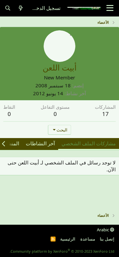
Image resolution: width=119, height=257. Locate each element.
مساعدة (87, 239)
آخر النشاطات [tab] (40, 143)
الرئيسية (67, 239)
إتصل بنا (107, 239)
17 (105, 114)
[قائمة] (110, 8)
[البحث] (7, 8)
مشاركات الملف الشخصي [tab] (88, 143)
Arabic (103, 230)
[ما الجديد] (20, 8)
